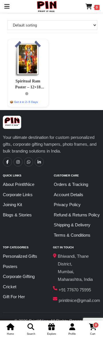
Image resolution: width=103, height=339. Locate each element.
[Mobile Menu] (5, 6)
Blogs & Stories (17, 214)
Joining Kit (12, 204)
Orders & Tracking (71, 184)
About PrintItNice (18, 184)
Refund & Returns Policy (77, 214)
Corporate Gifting (19, 276)
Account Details (68, 194)
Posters (10, 266)
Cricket (9, 286)
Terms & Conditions (72, 235)
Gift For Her (14, 296)
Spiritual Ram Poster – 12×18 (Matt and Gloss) (28, 87)
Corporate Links (18, 194)
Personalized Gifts (20, 256)
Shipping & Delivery (72, 224)
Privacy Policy (67, 204)
